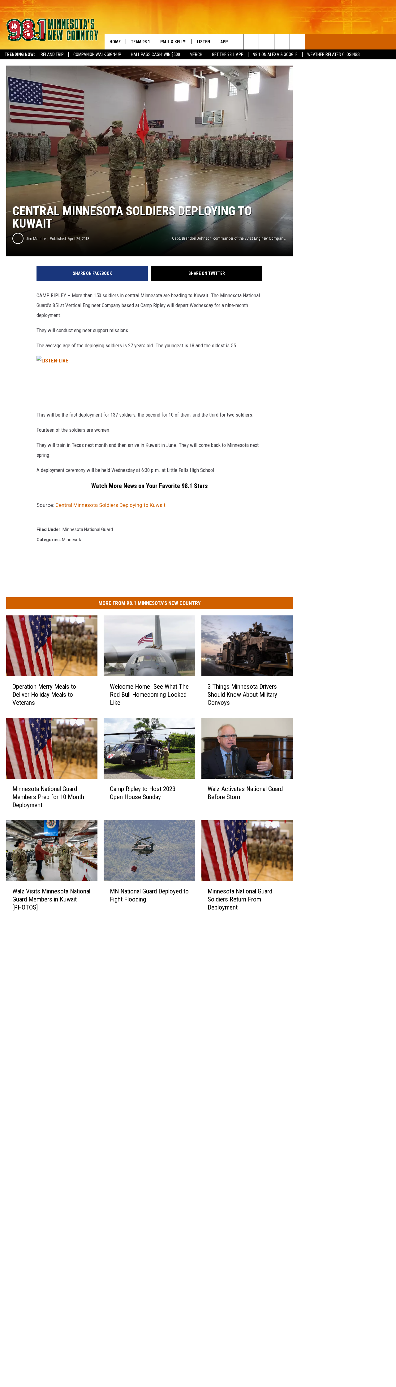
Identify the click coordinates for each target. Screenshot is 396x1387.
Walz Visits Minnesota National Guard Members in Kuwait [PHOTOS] (51, 899)
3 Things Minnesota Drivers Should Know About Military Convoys (242, 694)
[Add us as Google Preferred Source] (251, 41)
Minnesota (72, 539)
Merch (196, 54)
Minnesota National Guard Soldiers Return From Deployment (240, 899)
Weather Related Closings (333, 54)
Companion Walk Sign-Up (97, 54)
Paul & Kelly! (173, 41)
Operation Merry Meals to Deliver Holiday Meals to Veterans (44, 694)
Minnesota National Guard (87, 529)
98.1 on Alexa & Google (275, 54)
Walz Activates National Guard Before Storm (245, 793)
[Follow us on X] (282, 41)
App (224, 41)
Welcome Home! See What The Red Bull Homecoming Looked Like (149, 694)
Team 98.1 (140, 41)
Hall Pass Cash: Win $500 (155, 54)
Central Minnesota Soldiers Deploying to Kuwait (110, 505)
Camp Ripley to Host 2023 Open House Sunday (142, 793)
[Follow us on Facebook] (266, 41)
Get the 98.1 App (227, 54)
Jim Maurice (36, 238)
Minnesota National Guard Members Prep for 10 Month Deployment (48, 797)
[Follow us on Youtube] (297, 41)
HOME (115, 41)
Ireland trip (52, 54)
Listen (203, 41)
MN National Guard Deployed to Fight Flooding (149, 895)
